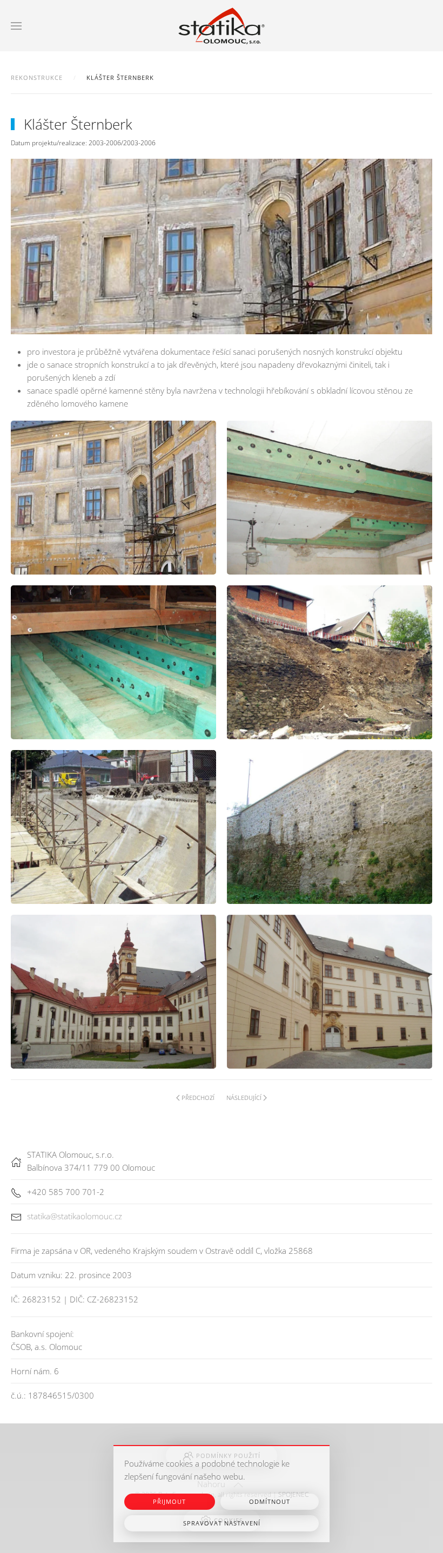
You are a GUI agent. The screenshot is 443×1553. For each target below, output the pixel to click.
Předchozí (198, 1097)
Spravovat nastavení (221, 1523)
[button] (16, 25)
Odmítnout (269, 1501)
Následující (243, 1097)
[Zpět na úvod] (221, 25)
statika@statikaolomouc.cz (74, 1216)
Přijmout (169, 1501)
